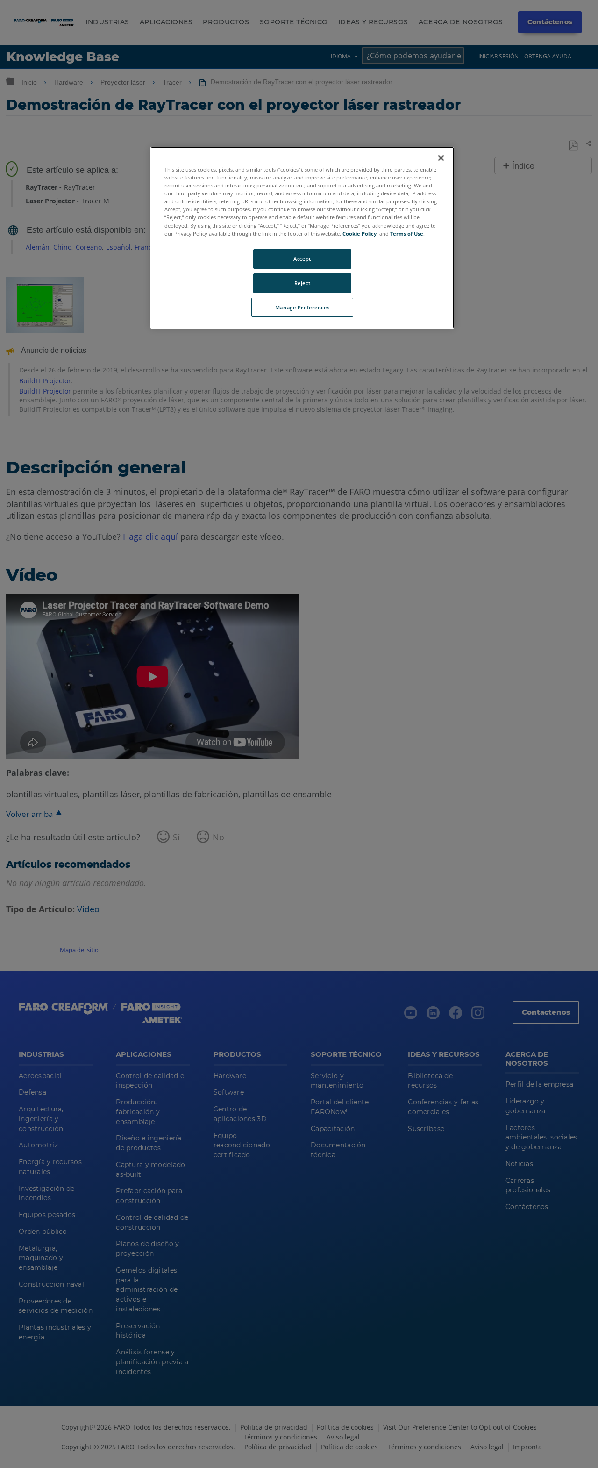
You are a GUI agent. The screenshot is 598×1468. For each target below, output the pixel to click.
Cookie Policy (359, 233)
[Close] (441, 158)
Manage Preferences (302, 307)
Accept (302, 258)
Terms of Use (406, 233)
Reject (302, 282)
